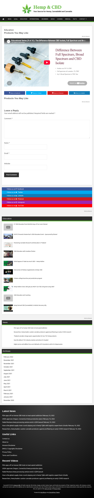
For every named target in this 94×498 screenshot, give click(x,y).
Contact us (6, 438)
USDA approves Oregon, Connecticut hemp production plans (22, 419)
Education (23, 19)
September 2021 (9, 370)
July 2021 (7, 377)
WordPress (43, 492)
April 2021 (7, 387)
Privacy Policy (6, 452)
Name (7, 143)
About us (5, 442)
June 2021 (7, 380)
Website (7, 163)
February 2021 (8, 393)
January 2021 (8, 397)
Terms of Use (47, 488)
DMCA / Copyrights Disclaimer (12, 448)
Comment (8, 118)
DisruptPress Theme (54, 492)
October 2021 (8, 367)
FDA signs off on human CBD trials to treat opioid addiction (22, 415)
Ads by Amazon (86, 36)
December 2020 (9, 400)
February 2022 (8, 357)
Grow (53, 19)
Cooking (60, 19)
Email (6, 153)
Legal (16, 19)
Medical (67, 19)
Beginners (45, 19)
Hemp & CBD (47, 7)
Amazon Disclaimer (8, 445)
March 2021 (8, 390)
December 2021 (9, 360)
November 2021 (9, 363)
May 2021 (7, 383)
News (9, 19)
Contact (82, 19)
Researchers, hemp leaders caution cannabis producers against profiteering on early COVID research (35, 429)
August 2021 (8, 373)
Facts (75, 19)
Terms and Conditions (9, 455)
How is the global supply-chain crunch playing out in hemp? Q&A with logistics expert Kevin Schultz (35, 425)
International (34, 19)
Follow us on (15, 189)
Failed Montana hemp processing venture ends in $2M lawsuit (22, 422)
